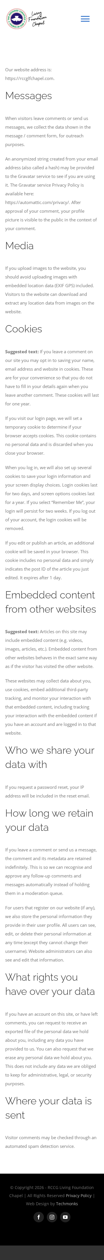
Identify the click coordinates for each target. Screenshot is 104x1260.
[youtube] (65, 1217)
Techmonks (67, 1203)
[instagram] (52, 1217)
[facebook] (39, 1217)
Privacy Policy (79, 1195)
